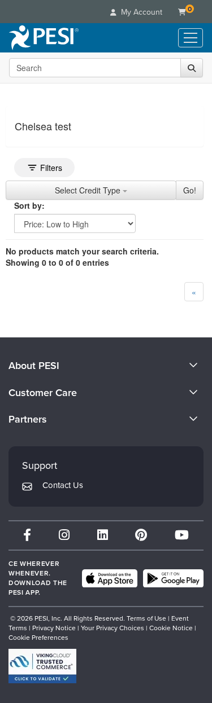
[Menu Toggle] (190, 37)
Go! (189, 190)
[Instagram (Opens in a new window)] (64, 535)
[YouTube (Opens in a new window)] (182, 535)
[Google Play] (173, 578)
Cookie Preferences (38, 637)
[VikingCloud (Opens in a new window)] (42, 666)
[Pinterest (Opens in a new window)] (141, 535)
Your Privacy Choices (112, 628)
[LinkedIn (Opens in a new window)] (102, 535)
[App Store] (109, 578)
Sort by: (29, 205)
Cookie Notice (171, 628)
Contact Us (62, 485)
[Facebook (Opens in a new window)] (27, 535)
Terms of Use (146, 618)
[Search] (191, 67)
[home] (44, 37)
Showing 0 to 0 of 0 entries (57, 262)
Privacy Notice (54, 628)
